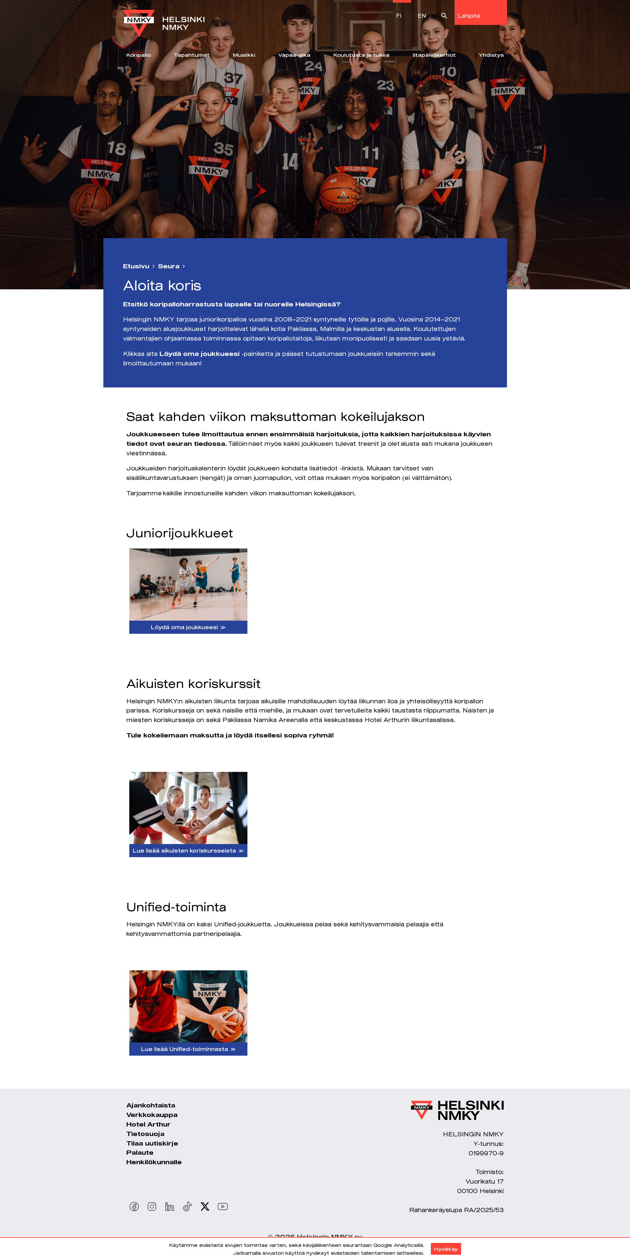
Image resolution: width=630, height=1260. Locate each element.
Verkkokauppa (152, 1114)
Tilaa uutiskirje (152, 1143)
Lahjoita (469, 15)
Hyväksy (446, 1249)
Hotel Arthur (148, 1124)
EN (422, 15)
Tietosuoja (145, 1133)
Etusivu (136, 266)
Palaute (140, 1152)
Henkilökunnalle (154, 1162)
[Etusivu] (163, 18)
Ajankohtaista (150, 1105)
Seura (168, 266)
